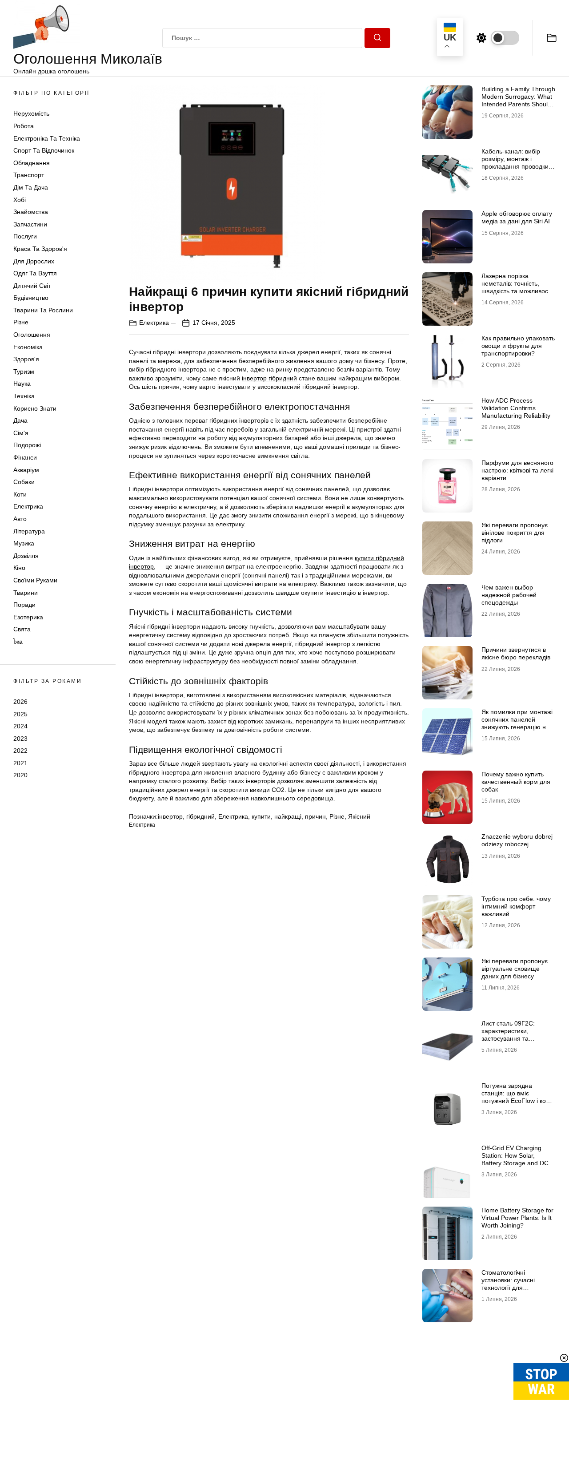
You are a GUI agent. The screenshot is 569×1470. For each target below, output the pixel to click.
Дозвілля (26, 555)
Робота (23, 125)
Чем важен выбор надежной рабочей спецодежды (509, 595)
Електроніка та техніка (46, 138)
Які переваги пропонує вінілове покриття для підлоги (514, 532)
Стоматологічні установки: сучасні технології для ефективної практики (511, 1283)
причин (315, 816)
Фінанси (25, 457)
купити (261, 816)
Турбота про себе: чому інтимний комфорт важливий (516, 906)
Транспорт (28, 174)
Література (29, 531)
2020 (20, 775)
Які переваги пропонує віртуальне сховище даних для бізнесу (514, 968)
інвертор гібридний (269, 378)
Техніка (24, 396)
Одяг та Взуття (35, 273)
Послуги (25, 236)
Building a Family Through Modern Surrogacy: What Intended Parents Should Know (518, 100)
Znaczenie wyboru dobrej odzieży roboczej (517, 840)
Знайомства (30, 211)
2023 (20, 738)
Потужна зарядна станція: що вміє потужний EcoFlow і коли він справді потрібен (517, 1096)
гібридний (200, 816)
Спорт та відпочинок (43, 150)
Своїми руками (35, 580)
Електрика (28, 506)
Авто (20, 518)
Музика (23, 543)
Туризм (23, 371)
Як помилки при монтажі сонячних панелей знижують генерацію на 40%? (517, 723)
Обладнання (31, 162)
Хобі (19, 199)
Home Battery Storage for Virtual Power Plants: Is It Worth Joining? (517, 1218)
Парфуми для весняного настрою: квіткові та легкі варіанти (517, 470)
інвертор (170, 816)
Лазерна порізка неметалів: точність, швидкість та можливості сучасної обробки (516, 287)
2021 (20, 763)
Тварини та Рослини (43, 310)
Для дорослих (33, 261)
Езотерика (28, 617)
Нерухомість (31, 113)
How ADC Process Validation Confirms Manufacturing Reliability (515, 408)
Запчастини (30, 224)
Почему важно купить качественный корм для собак (515, 782)
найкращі (287, 816)
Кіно (19, 567)
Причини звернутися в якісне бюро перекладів (515, 653)
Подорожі (27, 444)
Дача (20, 420)
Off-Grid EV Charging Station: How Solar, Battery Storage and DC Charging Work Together (515, 1159)
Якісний (359, 816)
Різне (20, 322)
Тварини (25, 592)
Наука (22, 383)
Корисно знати (34, 408)
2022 (20, 750)
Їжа (18, 641)
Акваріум (26, 469)
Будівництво (30, 297)
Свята (22, 629)
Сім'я (20, 432)
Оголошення (31, 334)
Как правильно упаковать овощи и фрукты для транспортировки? (518, 346)
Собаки (24, 481)
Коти (20, 494)
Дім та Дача (30, 187)
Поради (24, 604)
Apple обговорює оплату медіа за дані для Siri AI (516, 217)
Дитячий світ (32, 285)
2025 (20, 713)
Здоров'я (26, 359)
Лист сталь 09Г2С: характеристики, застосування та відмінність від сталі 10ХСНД (509, 1038)
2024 (20, 726)
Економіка (28, 347)
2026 (20, 701)
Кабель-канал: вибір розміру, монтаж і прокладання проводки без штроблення (515, 162)
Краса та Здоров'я (40, 248)
